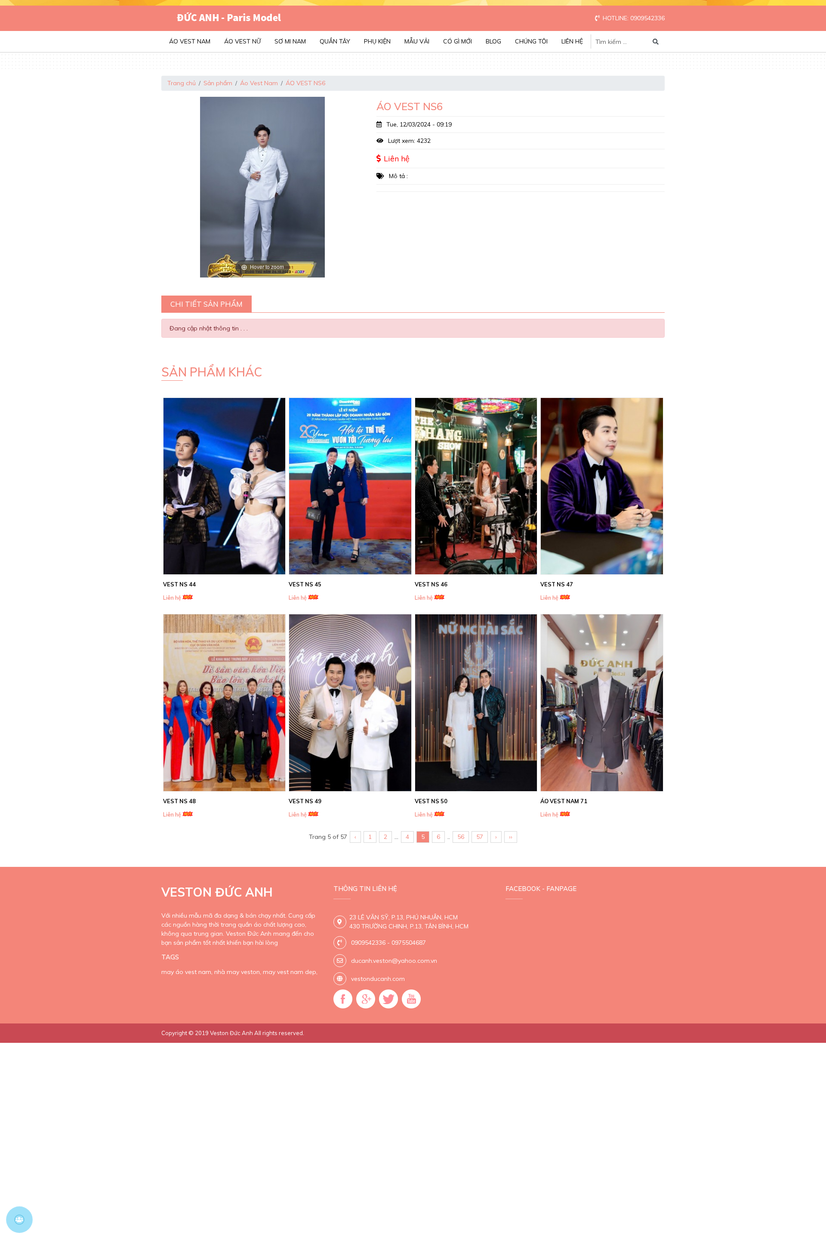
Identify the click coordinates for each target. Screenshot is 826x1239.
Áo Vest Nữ (242, 41)
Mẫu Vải (416, 41)
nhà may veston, (237, 972)
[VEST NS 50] (476, 702)
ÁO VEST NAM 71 (563, 801)
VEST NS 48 (179, 801)
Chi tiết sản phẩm (206, 303)
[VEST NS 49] (350, 702)
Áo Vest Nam (189, 41)
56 (460, 837)
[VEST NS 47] (602, 486)
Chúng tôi (531, 41)
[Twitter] (388, 998)
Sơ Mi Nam (290, 41)
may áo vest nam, (187, 972)
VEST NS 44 (179, 584)
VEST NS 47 (556, 584)
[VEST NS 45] (350, 486)
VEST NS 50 (431, 801)
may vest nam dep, (290, 972)
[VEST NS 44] (224, 486)
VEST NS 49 (305, 801)
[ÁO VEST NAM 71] (602, 702)
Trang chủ (181, 83)
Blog (493, 41)
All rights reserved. (279, 1032)
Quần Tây (335, 41)
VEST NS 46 (431, 584)
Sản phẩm (217, 83)
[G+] (365, 998)
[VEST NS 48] (224, 702)
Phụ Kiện (377, 41)
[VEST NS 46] (476, 486)
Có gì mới (457, 41)
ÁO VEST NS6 (305, 83)
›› (510, 837)
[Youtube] (411, 998)
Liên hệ (572, 41)
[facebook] (342, 998)
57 (479, 837)
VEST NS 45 (305, 584)
